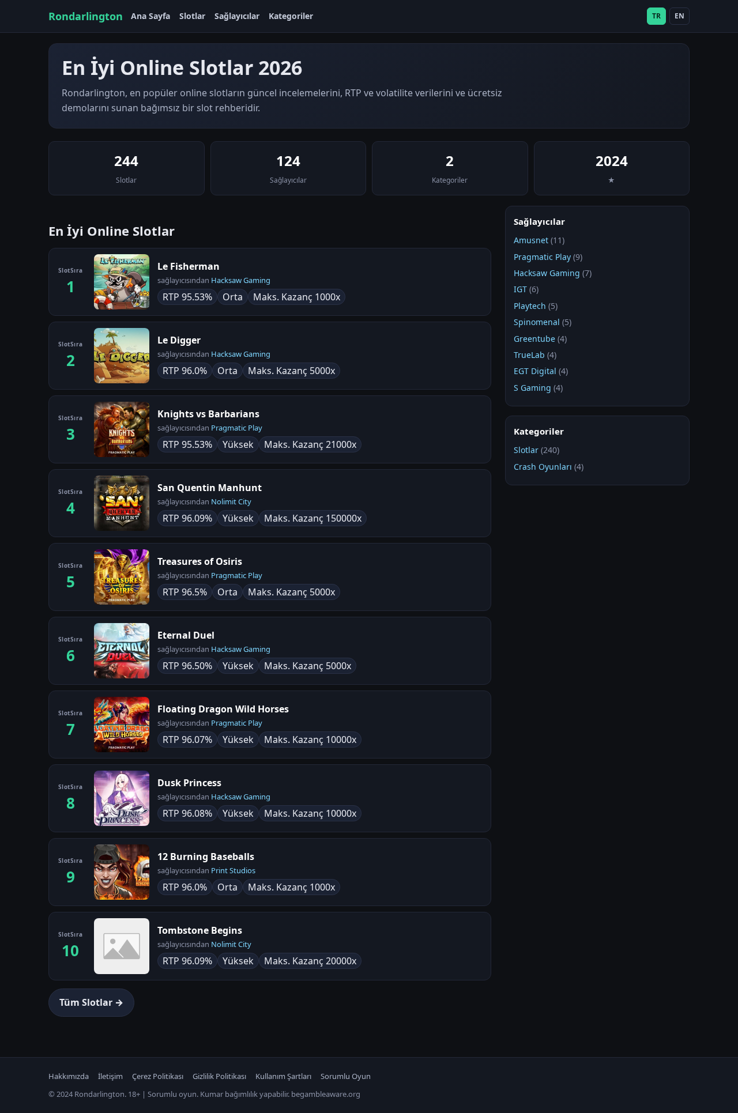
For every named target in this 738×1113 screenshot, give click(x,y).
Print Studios (233, 870)
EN (679, 16)
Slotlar (192, 15)
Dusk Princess (189, 782)
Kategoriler (291, 15)
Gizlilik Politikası (219, 1076)
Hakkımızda (68, 1076)
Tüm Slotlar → (91, 1002)
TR (656, 16)
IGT (520, 289)
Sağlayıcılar (236, 15)
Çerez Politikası (157, 1076)
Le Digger (179, 340)
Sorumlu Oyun (346, 1076)
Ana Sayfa (150, 15)
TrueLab (529, 354)
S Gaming (532, 387)
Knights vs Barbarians (208, 414)
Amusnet (531, 240)
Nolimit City (231, 501)
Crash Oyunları (543, 466)
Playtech (530, 305)
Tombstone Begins (199, 930)
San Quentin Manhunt (209, 487)
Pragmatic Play (236, 427)
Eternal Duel (185, 635)
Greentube (534, 338)
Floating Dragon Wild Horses (223, 709)
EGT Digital (535, 370)
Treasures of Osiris (199, 561)
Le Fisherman (188, 266)
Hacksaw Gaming (240, 280)
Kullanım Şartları (283, 1076)
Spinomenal (537, 321)
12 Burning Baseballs (205, 856)
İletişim (110, 1076)
